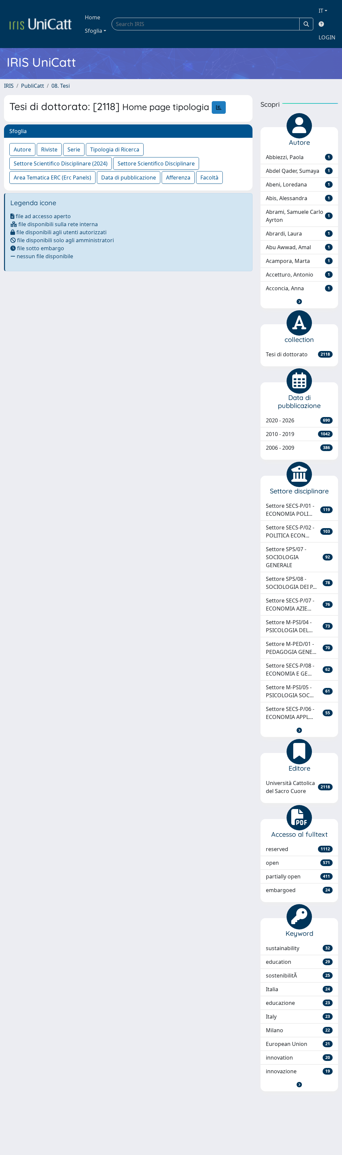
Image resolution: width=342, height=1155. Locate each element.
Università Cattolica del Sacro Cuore (298, 787)
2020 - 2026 (298, 420)
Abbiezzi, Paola (298, 157)
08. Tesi (60, 85)
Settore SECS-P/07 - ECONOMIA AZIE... (298, 604)
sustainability (298, 948)
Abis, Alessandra (298, 198)
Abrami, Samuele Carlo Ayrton (298, 216)
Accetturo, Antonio (298, 274)
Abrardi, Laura (298, 233)
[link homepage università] (40, 24)
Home (92, 17)
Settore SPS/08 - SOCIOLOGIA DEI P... (298, 583)
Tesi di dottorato (298, 354)
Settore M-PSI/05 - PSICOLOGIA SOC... (298, 691)
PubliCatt (32, 85)
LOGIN (327, 37)
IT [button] (321, 10)
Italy (298, 1016)
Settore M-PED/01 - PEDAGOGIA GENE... (298, 648)
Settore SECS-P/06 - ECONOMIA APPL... (298, 713)
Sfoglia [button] (93, 30)
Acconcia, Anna (298, 288)
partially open (298, 876)
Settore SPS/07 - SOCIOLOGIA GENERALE (298, 557)
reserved (298, 849)
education (298, 962)
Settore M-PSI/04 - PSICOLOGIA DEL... (298, 626)
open (298, 862)
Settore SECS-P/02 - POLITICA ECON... (298, 531)
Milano (298, 1030)
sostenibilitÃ (298, 975)
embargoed (298, 890)
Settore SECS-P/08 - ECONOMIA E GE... (298, 669)
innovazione (298, 1071)
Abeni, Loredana (298, 184)
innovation (298, 1057)
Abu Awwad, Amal (298, 247)
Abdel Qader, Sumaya (298, 170)
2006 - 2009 (298, 447)
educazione (298, 1003)
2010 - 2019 (298, 434)
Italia (298, 989)
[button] (299, 301)
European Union (298, 1044)
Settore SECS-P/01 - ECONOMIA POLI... (298, 509)
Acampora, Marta (298, 261)
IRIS (9, 85)
